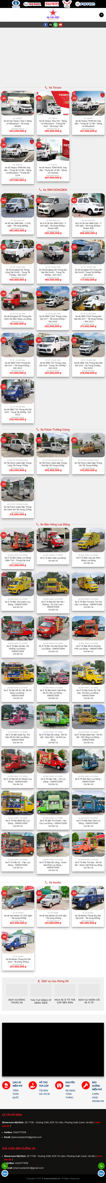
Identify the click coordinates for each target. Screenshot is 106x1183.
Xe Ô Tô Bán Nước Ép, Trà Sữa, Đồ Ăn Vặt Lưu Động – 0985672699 (17, 737)
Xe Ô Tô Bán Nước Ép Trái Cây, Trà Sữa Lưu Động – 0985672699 (88, 693)
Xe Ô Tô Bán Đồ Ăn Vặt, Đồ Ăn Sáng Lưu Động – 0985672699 (18, 693)
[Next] (99, 56)
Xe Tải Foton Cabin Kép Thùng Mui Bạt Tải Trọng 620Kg (53, 464)
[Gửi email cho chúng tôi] (50, 24)
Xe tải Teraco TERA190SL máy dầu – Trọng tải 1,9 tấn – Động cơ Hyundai (53, 170)
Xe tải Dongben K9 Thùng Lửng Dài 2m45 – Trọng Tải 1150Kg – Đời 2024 (17, 272)
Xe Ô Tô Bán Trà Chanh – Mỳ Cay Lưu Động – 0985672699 (53, 821)
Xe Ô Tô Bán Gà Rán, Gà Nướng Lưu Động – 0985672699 (18, 648)
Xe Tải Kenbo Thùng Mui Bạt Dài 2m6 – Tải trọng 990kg (88, 916)
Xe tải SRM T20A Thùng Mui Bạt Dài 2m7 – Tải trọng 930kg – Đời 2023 (88, 318)
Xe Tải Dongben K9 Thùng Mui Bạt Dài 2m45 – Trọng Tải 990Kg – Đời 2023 (53, 272)
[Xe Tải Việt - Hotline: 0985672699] (53, 15)
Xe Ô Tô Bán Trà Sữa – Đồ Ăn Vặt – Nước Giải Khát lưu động (88, 863)
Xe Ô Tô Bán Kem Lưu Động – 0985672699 (88, 780)
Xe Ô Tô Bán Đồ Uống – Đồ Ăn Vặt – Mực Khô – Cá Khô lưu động (53, 737)
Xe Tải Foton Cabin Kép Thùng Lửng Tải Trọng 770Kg (17, 464)
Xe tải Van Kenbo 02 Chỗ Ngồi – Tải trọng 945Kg (18, 916)
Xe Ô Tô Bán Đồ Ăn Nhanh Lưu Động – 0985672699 (18, 780)
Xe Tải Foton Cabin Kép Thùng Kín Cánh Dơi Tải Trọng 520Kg (17, 508)
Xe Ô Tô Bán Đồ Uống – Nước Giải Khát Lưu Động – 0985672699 (53, 865)
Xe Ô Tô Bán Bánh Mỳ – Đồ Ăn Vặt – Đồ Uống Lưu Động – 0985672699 (88, 737)
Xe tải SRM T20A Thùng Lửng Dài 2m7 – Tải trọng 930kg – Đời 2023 (53, 318)
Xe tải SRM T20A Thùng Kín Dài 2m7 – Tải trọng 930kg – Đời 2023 (18, 365)
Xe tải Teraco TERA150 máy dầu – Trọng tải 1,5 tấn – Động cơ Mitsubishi (88, 123)
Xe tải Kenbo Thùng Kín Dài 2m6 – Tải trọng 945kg (18, 960)
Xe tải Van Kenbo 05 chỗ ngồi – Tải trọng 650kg (53, 916)
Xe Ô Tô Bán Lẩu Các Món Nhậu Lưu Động (88, 559)
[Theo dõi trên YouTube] (60, 24)
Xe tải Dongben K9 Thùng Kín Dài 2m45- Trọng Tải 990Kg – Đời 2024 (88, 272)
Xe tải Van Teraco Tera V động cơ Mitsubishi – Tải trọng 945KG (18, 123)
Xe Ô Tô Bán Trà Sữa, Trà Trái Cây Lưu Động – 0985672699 (88, 603)
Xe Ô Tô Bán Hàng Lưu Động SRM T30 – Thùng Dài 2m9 (18, 559)
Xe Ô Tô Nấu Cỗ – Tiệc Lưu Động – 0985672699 (17, 863)
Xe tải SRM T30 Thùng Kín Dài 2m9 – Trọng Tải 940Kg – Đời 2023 (17, 412)
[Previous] (6, 56)
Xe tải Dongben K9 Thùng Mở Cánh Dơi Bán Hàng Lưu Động (17, 317)
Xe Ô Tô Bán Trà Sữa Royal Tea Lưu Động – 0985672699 (53, 647)
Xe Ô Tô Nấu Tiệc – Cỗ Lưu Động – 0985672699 (53, 780)
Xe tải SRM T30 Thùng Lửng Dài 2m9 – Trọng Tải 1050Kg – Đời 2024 (53, 365)
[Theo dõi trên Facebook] (45, 24)
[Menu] (101, 15)
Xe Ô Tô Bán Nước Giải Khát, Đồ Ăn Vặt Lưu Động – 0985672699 (53, 693)
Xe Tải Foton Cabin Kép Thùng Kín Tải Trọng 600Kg (88, 464)
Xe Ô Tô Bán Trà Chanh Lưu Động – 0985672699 (17, 603)
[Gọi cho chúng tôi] (55, 24)
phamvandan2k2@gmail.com (26, 1137)
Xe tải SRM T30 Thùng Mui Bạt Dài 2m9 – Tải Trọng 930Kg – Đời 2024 (88, 365)
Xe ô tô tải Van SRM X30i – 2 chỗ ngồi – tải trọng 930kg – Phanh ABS (53, 225)
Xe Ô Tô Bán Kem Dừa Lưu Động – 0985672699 (88, 821)
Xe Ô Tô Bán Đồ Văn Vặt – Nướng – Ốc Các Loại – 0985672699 (53, 604)
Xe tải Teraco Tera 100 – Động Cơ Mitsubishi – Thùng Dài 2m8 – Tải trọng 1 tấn (53, 123)
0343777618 (19, 1132)
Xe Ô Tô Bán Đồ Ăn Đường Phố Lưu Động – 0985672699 (88, 647)
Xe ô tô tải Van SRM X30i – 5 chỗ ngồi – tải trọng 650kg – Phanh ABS (88, 225)
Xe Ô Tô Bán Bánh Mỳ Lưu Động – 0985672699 (18, 821)
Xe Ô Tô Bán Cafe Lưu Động (53, 558)
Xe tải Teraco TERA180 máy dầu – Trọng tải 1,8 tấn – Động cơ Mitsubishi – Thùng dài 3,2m (17, 171)
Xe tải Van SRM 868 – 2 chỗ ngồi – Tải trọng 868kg (18, 224)
